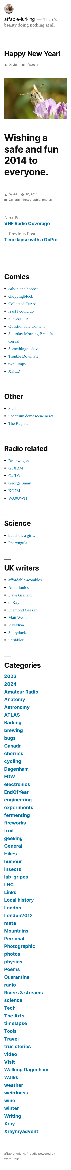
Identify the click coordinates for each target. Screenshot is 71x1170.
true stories (17, 1046)
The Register (19, 423)
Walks (11, 1077)
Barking (13, 722)
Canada (13, 746)
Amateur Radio (21, 692)
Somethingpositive (24, 348)
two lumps (17, 364)
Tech (10, 1008)
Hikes (10, 854)
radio (10, 985)
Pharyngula (17, 542)
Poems (12, 969)
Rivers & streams (23, 992)
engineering (18, 799)
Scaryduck (17, 632)
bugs (10, 738)
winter (11, 1108)
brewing (13, 730)
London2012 (18, 915)
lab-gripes (16, 877)
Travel (11, 1039)
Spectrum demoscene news (31, 416)
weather (13, 1085)
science (13, 1000)
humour (13, 861)
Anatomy (14, 699)
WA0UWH (17, 498)
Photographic (30, 199)
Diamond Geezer (22, 610)
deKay (13, 602)
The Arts (14, 1016)
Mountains (16, 931)
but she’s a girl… (22, 535)
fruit (9, 830)
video (10, 1054)
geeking (13, 838)
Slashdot (15, 408)
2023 (10, 676)
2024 (10, 684)
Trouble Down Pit (23, 356)
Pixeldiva (16, 625)
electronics (17, 784)
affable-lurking (19, 19)
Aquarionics (18, 587)
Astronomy (17, 707)
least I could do (21, 311)
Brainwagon (18, 460)
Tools (10, 1031)
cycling (12, 761)
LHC (9, 884)
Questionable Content (26, 326)
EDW (9, 776)
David (13, 65)
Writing (12, 1116)
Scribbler (15, 640)
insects (12, 869)
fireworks (15, 823)
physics (13, 962)
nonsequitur (18, 318)
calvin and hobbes (23, 289)
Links (10, 892)
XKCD (14, 371)
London (12, 908)
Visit (9, 1062)
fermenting (17, 815)
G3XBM (15, 468)
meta (10, 923)
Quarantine (17, 977)
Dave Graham (20, 595)
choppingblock (20, 296)
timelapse (15, 1023)
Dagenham (16, 769)
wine (9, 1100)
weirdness (16, 1093)
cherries (13, 753)
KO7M (14, 490)
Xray (9, 1123)
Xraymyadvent (21, 1131)
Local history (19, 900)
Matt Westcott (20, 617)
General (14, 199)
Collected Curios (22, 303)
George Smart (19, 483)
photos (47, 199)
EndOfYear (16, 792)
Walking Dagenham (26, 1069)
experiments (18, 807)
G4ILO (14, 475)
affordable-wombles (25, 580)
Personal (14, 938)
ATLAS (12, 715)
